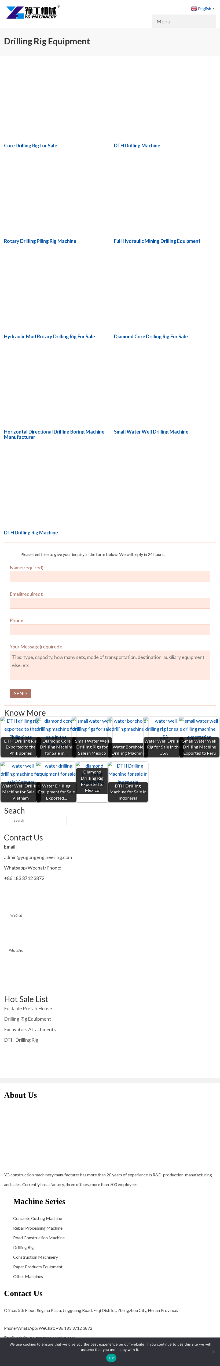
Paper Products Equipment (38, 1266)
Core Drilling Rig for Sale (30, 145)
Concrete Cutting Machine (37, 1218)
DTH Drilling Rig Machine (31, 532)
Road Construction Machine (39, 1237)
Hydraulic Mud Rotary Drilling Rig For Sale (49, 336)
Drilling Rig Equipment (27, 1019)
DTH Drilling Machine (137, 145)
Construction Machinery (35, 1256)
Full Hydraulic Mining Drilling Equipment (157, 241)
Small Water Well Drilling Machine (151, 432)
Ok (111, 1358)
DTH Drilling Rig (21, 1040)
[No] (213, 1351)
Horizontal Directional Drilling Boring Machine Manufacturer (54, 434)
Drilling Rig (23, 1247)
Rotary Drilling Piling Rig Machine (40, 241)
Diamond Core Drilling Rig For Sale (151, 336)
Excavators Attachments (30, 1029)
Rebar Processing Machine (38, 1227)
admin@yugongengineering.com (38, 857)
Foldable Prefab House (28, 1008)
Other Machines (28, 1276)
